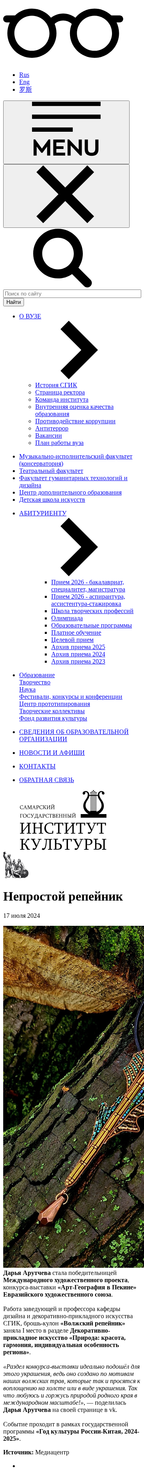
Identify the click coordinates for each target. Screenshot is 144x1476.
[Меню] (66, 132)
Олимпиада (67, 618)
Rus (24, 74)
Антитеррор (51, 428)
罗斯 (25, 89)
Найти (13, 302)
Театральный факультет (51, 470)
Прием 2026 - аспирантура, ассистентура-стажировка (88, 600)
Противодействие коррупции (75, 421)
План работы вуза (59, 442)
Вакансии (48, 435)
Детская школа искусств (52, 499)
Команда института (61, 399)
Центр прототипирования (54, 703)
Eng (24, 81)
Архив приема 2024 (78, 654)
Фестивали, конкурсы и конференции (70, 696)
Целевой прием (72, 639)
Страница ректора (60, 392)
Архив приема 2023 (78, 661)
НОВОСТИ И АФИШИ (52, 752)
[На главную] (63, 848)
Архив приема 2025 (78, 646)
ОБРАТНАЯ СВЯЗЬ (46, 779)
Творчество (34, 682)
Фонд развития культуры (53, 718)
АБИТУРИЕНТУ (42, 513)
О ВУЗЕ (30, 316)
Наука (27, 689)
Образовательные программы (91, 625)
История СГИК (56, 385)
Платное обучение (76, 632)
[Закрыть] (66, 196)
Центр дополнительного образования (70, 492)
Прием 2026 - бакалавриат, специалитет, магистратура (88, 586)
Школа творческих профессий (92, 610)
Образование (37, 675)
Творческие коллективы (52, 711)
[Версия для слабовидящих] (63, 61)
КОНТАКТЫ (37, 766)
